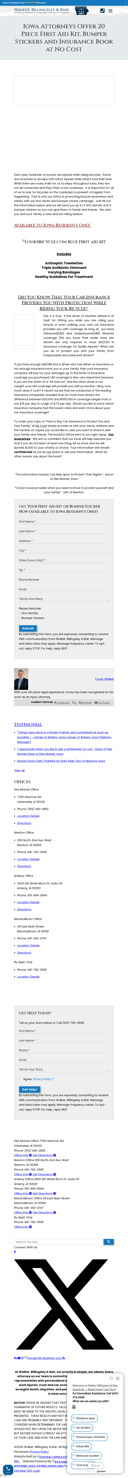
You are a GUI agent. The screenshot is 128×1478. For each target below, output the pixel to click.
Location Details (28, 816)
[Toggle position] (111, 1378)
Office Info (21, 1155)
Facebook (63, 703)
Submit (28, 628)
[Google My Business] (43, 1358)
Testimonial (28, 724)
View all (19, 770)
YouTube (104, 703)
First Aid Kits (29, 613)
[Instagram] (23, 1358)
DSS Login (33, 1471)
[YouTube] (19, 1358)
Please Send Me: (30, 608)
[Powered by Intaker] (101, 1471)
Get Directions (43, 1155)
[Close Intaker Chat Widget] (117, 1378)
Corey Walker (104, 679)
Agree (38, 1079)
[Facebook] (15, 1252)
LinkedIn (86, 703)
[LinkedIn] (15, 1358)
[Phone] (102, 10)
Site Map (20, 1471)
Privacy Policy (42, 1079)
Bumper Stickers (32, 618)
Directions (24, 823)
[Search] (108, 1242)
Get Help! (29, 1089)
